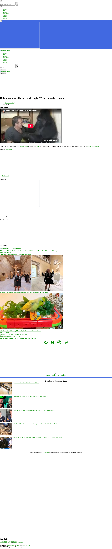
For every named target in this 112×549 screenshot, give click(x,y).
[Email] (7, 107)
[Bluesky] (3, 107)
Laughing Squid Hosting (56, 375)
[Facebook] (1, 107)
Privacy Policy (4, 541)
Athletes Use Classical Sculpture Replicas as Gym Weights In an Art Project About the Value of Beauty (28, 251)
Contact (5, 62)
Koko (37, 146)
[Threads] (5, 107)
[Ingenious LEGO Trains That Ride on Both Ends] (7, 332)
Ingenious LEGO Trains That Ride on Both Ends (13, 334)
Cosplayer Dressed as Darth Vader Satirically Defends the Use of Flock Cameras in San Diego (38, 437)
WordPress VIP (26, 545)
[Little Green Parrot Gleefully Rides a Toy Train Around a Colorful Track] (31, 328)
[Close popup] (1, 21)
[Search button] (16, 66)
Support (5, 60)
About (5, 53)
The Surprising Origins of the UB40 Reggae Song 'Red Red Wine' (31, 396)
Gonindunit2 (8, 149)
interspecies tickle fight (93, 146)
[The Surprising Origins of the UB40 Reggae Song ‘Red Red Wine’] (10, 336)
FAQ (4, 54)
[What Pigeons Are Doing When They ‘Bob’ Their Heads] (5, 252)
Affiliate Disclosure (18, 542)
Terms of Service (12, 541)
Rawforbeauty (5, 176)
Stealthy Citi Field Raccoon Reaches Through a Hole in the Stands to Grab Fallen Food (36, 424)
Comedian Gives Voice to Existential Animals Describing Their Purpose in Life (34, 410)
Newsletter (6, 57)
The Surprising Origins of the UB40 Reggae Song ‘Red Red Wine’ (18, 338)
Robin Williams (24, 146)
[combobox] (7, 67)
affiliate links (46, 452)
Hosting (5, 56)
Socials (5, 59)
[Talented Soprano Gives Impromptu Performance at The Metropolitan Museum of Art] (31, 290)
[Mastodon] (7, 539)
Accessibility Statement (6, 542)
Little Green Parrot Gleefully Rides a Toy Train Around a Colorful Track (20, 331)
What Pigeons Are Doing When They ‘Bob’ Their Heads (15, 254)
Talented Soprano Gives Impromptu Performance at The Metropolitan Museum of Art (24, 292)
